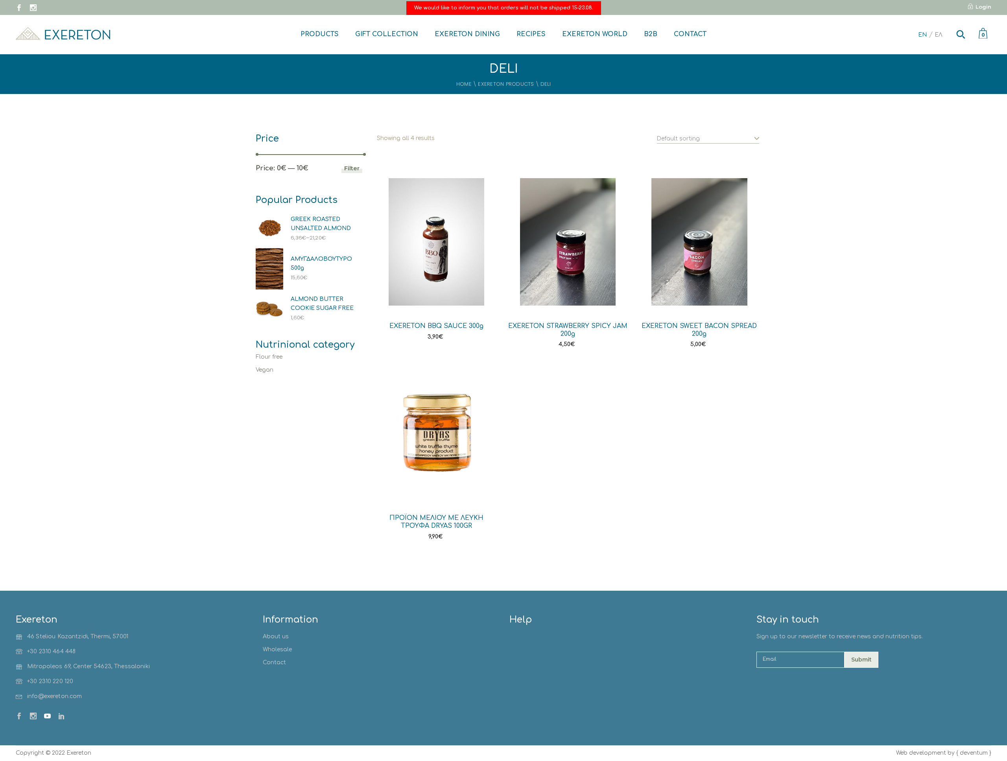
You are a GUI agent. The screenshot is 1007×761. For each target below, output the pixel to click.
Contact (274, 662)
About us (276, 636)
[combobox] (708, 134)
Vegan (264, 370)
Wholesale (277, 649)
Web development (921, 753)
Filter (352, 168)
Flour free (269, 357)
